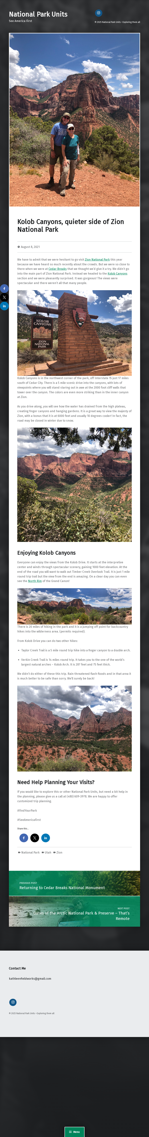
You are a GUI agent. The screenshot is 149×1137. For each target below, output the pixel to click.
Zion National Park (97, 259)
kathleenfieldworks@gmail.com (30, 978)
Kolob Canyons (117, 273)
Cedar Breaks (58, 269)
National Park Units (38, 14)
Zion (59, 852)
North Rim (35, 581)
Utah (48, 852)
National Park (30, 852)
